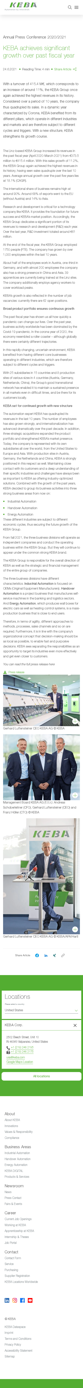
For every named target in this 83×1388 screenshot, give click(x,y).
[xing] (54, 955)
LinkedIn (70, 87)
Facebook (71, 80)
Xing (68, 95)
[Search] (70, 7)
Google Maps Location (19, 1061)
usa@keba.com (15, 1057)
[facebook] (37, 955)
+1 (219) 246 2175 (22, 1051)
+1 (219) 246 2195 (22, 1047)
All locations (41, 1076)
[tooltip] (63, 955)
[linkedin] (46, 955)
